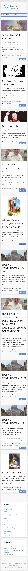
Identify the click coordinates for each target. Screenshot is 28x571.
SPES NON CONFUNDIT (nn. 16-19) (13, 268)
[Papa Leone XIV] (14, 116)
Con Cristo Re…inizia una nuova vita (13, 83)
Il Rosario (6, 520)
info (4, 522)
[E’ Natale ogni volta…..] (14, 461)
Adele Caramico (7, 55)
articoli (5, 103)
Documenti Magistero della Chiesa (11, 290)
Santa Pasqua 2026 (8, 554)
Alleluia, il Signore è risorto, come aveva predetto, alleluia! (12, 223)
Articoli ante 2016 (8, 509)
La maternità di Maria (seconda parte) (12, 545)
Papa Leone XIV (10, 126)
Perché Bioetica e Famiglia (10, 528)
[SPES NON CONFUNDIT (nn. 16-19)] (14, 255)
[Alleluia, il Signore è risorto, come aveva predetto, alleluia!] (14, 206)
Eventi (5, 57)
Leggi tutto (22, 59)
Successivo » (22, 497)
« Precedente (6, 497)
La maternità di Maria (8, 546)
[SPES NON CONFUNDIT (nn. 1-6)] (14, 410)
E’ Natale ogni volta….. (14, 472)
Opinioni (9, 103)
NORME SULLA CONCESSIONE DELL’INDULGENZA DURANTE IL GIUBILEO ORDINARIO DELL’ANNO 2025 (14, 322)
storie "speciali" (7, 535)
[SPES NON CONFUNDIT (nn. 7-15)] (14, 365)
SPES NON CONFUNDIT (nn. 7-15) (14, 376)
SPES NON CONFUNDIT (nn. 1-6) (13, 421)
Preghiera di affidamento (9, 529)
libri (4, 524)
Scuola (5, 533)
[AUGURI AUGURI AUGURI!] (14, 25)
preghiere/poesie (17, 489)
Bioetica (5, 511)
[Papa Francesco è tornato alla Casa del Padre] (14, 155)
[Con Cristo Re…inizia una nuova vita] (14, 71)
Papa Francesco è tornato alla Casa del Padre (12, 168)
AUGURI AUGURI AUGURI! (11, 36)
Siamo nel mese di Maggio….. (10, 548)
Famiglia (8, 57)
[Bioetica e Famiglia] (13, 7)
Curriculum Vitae (7, 513)
